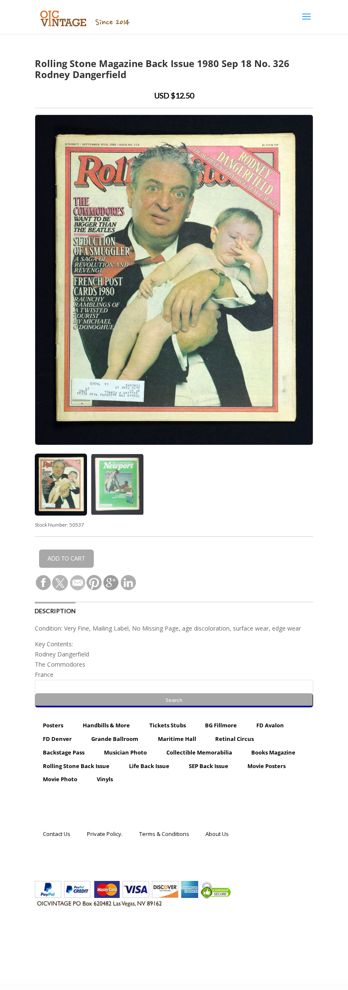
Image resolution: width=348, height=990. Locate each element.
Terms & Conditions (164, 833)
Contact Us (56, 833)
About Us (217, 833)
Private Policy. (105, 833)
